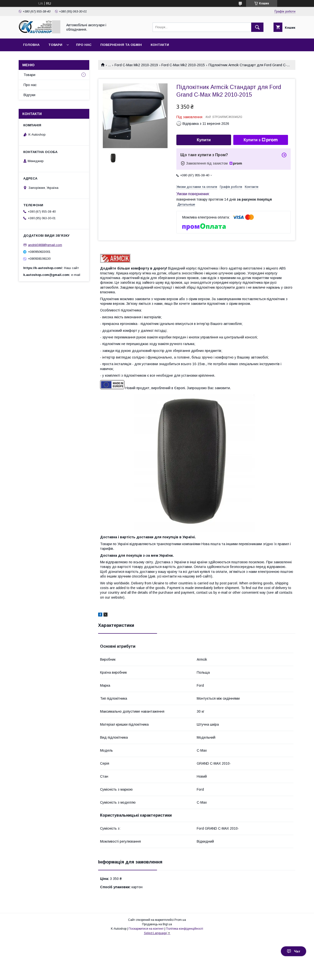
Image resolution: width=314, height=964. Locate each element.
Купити (204, 140)
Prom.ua (180, 920)
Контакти (160, 45)
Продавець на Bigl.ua (157, 924)
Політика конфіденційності (184, 928)
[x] (105, 615)
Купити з (252, 140)
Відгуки (29, 95)
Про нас (84, 45)
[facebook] (100, 615)
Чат (297, 951)
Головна (31, 45)
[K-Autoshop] (39, 32)
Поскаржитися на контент (146, 928)
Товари (55, 45)
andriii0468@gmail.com (45, 245)
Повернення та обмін (121, 45)
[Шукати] (257, 27)
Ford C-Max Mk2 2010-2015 (183, 65)
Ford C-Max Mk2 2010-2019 (136, 65)
